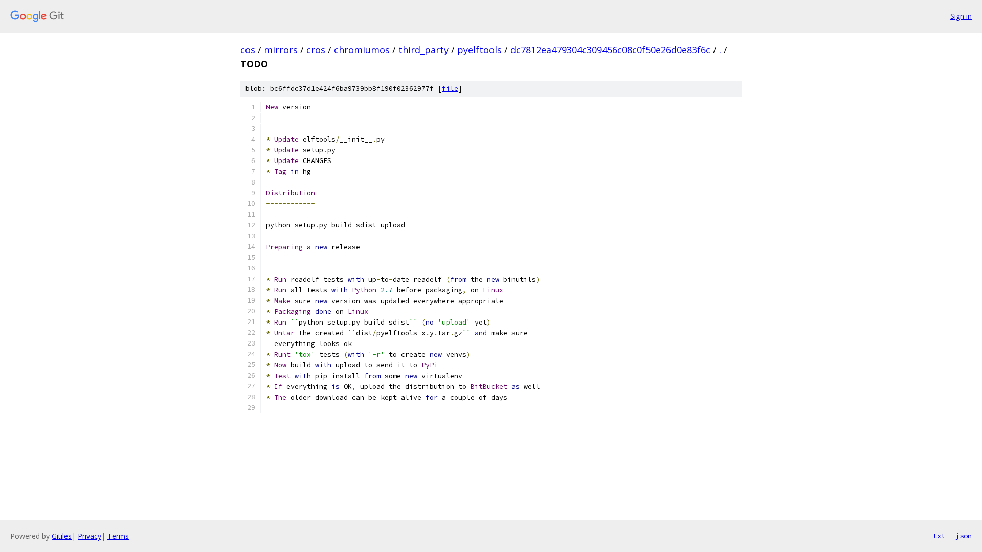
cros (315, 49)
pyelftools (479, 49)
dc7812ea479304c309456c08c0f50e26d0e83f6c (610, 49)
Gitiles (62, 536)
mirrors (281, 49)
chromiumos (362, 49)
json (963, 535)
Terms (118, 536)
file (450, 88)
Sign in (961, 16)
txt (939, 535)
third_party (423, 49)
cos (247, 49)
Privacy (89, 536)
